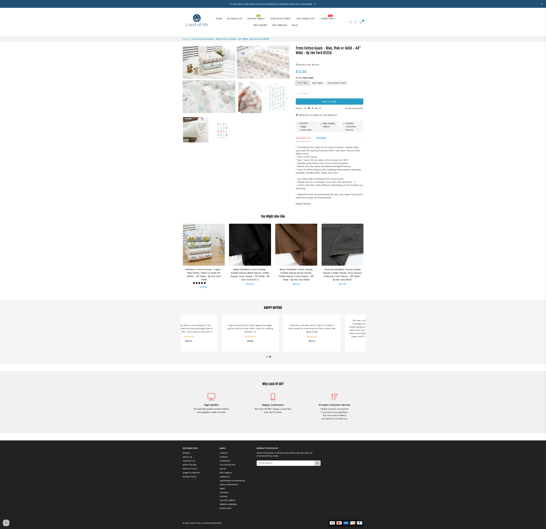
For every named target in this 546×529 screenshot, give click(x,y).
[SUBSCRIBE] (317, 463)
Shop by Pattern (280, 18)
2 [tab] (267, 357)
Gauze (223, 468)
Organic (224, 492)
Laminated (225, 476)
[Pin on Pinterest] (313, 108)
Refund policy (190, 476)
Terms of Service (191, 472)
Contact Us (189, 461)
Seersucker (225, 508)
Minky (222, 488)
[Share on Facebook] (305, 108)
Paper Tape (327, 18)
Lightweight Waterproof (232, 480)
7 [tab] (282, 357)
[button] (200, 282)
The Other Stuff (305, 18)
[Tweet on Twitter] (309, 108)
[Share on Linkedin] (316, 108)
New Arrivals (279, 25)
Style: (305, 78)
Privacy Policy (190, 468)
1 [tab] (264, 357)
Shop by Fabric (255, 18)
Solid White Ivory (336, 83)
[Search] (350, 22)
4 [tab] (273, 357)
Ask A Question (355, 108)
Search (186, 453)
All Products (234, 18)
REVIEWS (321, 138)
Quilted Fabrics (227, 500)
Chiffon (224, 457)
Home (219, 18)
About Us (187, 457)
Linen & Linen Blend (229, 484)
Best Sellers (260, 25)
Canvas (224, 453)
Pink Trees (302, 83)
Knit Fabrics (226, 472)
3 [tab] (270, 357)
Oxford (224, 496)
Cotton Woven (227, 464)
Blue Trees (317, 83)
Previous (178, 258)
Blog (295, 25)
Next (367, 258)
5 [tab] (276, 357)
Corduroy (225, 461)
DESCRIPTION (303, 138)
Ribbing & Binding (228, 504)
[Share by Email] (320, 108)
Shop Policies (190, 464)
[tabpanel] (211, 333)
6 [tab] (279, 357)
